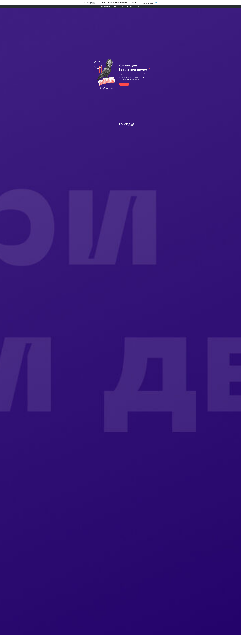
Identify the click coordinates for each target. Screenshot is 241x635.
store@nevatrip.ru (148, 2)
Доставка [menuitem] (129, 6)
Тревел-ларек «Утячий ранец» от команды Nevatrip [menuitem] (119, 2)
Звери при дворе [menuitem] (118, 6)
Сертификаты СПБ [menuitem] (105, 6)
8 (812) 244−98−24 (148, 3)
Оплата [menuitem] (138, 6)
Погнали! (124, 84)
